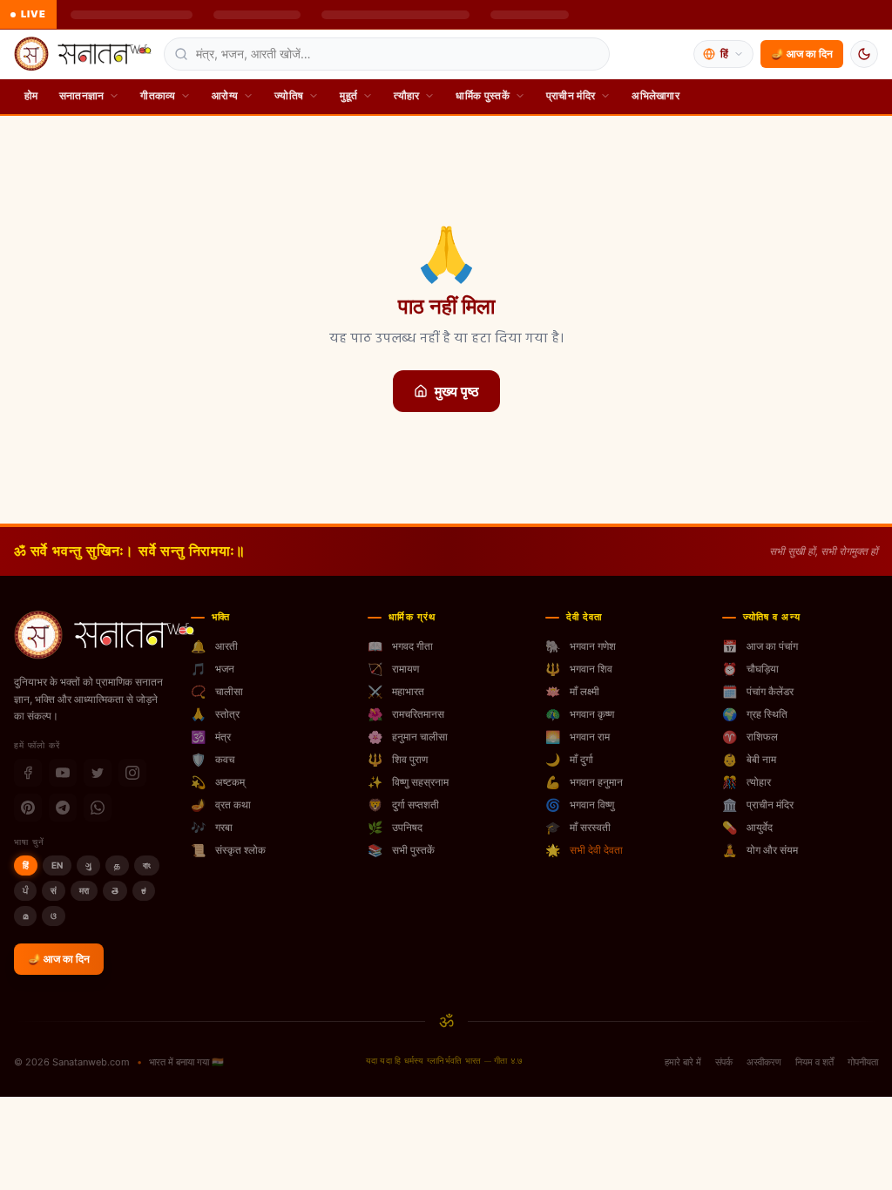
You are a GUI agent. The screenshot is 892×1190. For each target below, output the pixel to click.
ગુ (88, 865)
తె (115, 890)
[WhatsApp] (98, 808)
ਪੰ (25, 890)
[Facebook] (28, 773)
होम (31, 95)
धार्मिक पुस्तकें (482, 95)
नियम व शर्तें (814, 1062)
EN (57, 865)
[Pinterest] (28, 808)
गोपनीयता (863, 1062)
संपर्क (724, 1062)
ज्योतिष (288, 95)
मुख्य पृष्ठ (457, 391)
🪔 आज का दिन (802, 53)
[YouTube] (63, 773)
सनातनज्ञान (82, 95)
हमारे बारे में (683, 1062)
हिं (26, 865)
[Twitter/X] (98, 773)
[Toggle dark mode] (864, 54)
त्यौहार (406, 95)
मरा (84, 890)
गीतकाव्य (157, 95)
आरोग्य (225, 95)
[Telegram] (63, 808)
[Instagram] (132, 773)
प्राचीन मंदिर (570, 95)
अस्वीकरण (764, 1062)
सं (54, 890)
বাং (147, 865)
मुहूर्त (348, 95)
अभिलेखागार (655, 95)
